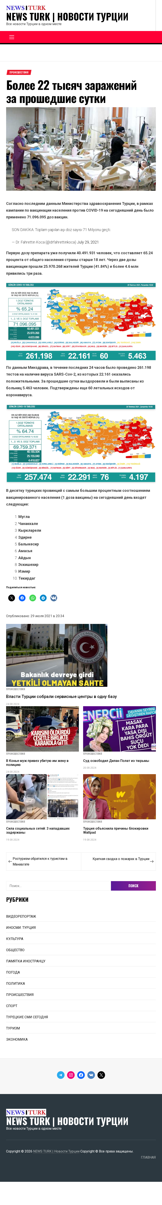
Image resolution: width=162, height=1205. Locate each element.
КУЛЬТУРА (14, 939)
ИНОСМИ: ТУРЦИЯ (21, 928)
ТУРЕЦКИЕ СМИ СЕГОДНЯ (27, 1017)
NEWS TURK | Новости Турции (67, 16)
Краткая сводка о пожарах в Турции (121, 859)
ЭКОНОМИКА (17, 1039)
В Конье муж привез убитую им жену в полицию (37, 763)
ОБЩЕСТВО (15, 950)
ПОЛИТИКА (15, 984)
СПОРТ (11, 1006)
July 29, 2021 (88, 242)
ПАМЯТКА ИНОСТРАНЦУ (25, 961)
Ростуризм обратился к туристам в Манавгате (40, 861)
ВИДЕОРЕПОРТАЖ (21, 916)
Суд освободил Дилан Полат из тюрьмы (116, 761)
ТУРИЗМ (13, 1028)
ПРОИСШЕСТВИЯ (18, 72)
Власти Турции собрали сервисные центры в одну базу (61, 696)
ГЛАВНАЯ (148, 1157)
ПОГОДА (13, 972)
